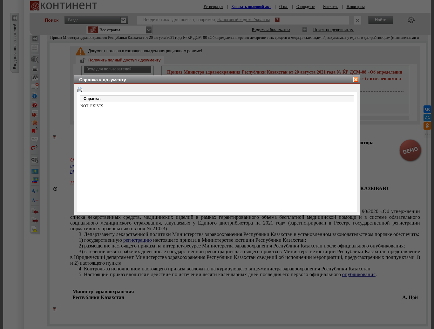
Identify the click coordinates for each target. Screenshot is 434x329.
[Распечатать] (79, 89)
